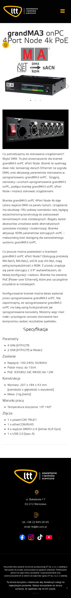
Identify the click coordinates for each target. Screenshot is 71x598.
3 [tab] (40, 100)
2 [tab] (35, 100)
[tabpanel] (35, 85)
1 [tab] (30, 100)
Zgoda (35, 593)
